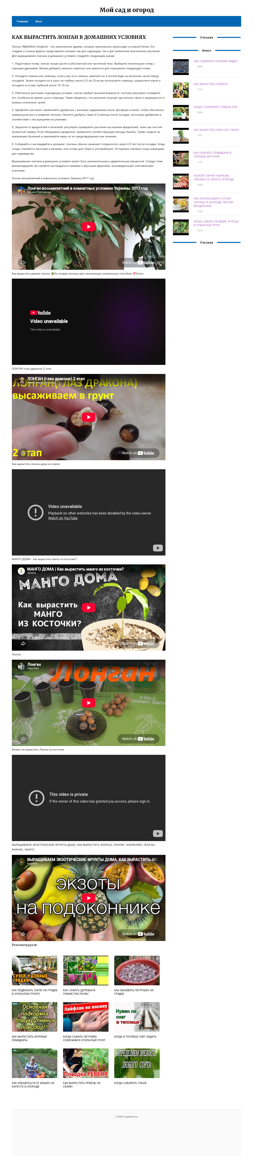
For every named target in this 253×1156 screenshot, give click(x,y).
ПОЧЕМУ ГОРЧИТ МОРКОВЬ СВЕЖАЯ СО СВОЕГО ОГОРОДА (214, 177)
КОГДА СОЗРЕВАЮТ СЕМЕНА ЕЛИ (215, 107)
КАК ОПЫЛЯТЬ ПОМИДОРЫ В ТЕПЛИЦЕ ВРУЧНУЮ (212, 154)
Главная (22, 21)
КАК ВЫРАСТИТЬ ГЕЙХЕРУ (211, 84)
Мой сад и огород (126, 10)
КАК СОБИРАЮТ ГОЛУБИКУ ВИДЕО (216, 61)
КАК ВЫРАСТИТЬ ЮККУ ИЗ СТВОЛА (216, 130)
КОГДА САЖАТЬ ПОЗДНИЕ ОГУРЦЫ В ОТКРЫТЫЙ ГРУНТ (216, 223)
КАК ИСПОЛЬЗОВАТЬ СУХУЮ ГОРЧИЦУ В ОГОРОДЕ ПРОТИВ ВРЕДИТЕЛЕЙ (213, 202)
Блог (39, 21)
